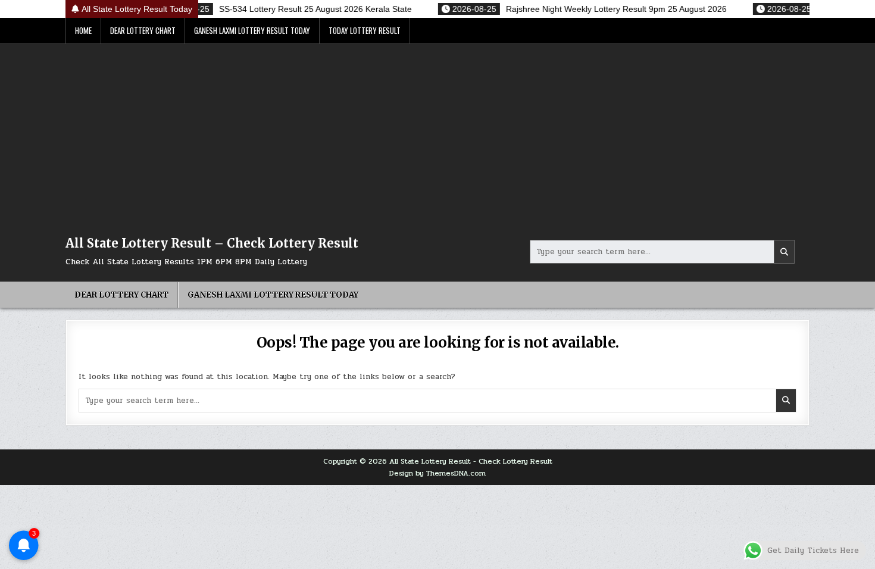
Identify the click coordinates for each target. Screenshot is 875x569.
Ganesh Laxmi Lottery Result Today (252, 30)
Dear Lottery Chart (143, 30)
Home (83, 30)
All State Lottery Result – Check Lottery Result (211, 243)
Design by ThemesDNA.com (437, 473)
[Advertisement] (437, 133)
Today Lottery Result (365, 30)
